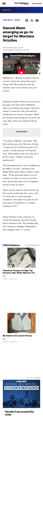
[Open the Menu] (4, 3)
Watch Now (36, 3)
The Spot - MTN (11, 20)
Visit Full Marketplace (32, 245)
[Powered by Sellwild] (37, 377)
